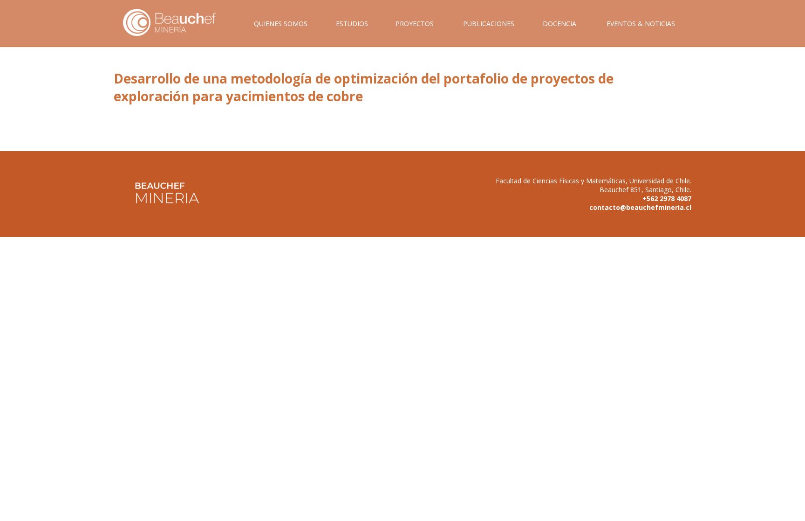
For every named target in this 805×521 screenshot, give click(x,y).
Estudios (352, 23)
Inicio (176, 33)
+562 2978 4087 (666, 198)
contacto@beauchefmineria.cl (640, 207)
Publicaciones (488, 23)
